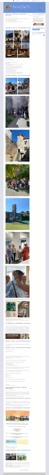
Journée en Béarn (11, 75)
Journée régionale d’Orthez (15, 398)
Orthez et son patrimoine (14, 408)
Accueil (13, 1)
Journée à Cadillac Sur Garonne (16, 28)
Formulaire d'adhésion (36, 29)
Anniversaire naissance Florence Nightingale (16, 388)
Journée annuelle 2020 (13, 450)
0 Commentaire (15, 29)
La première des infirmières (14, 323)
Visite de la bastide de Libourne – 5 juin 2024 (17, 14)
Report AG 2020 (10, 341)
